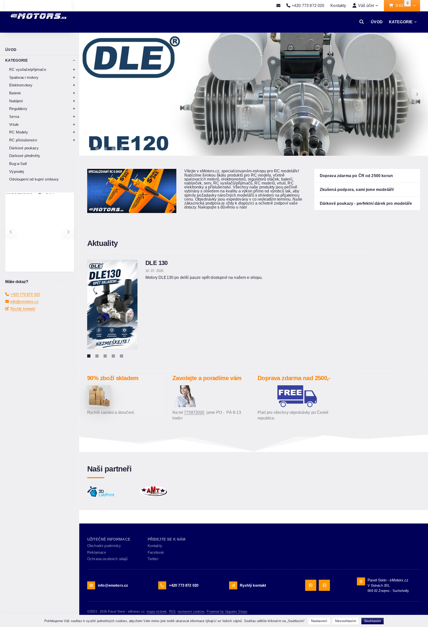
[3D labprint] (111, 491)
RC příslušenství (23, 140)
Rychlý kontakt (22, 309)
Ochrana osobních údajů (107, 559)
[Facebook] (310, 585)
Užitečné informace (108, 539)
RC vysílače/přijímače (27, 69)
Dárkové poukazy (23, 148)
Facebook (156, 552)
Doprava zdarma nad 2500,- (294, 378)
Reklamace (96, 552)
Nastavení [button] (319, 621)
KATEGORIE (401, 22)
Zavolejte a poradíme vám (206, 378)
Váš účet (366, 5)
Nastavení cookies (191, 611)
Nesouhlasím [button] (345, 621)
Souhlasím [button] (372, 621)
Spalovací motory (23, 77)
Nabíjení (16, 101)
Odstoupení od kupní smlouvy (34, 179)
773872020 (194, 412)
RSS (172, 611)
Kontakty (338, 5)
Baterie (15, 93)
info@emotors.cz (24, 301)
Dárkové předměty (24, 156)
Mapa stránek (157, 611)
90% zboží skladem (112, 378)
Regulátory (18, 108)
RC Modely (18, 132)
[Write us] (233, 585)
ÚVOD (377, 22)
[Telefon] (162, 585)
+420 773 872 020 (25, 294)
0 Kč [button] (402, 5)
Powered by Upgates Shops (227, 611)
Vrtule (14, 124)
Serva (14, 116)
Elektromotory (20, 85)
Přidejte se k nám (167, 539)
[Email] (278, 5)
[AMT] (163, 491)
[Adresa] (361, 581)
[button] (414, 5)
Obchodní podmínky (104, 546)
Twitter (153, 559)
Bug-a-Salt (18, 163)
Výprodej (16, 171)
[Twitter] (324, 585)
